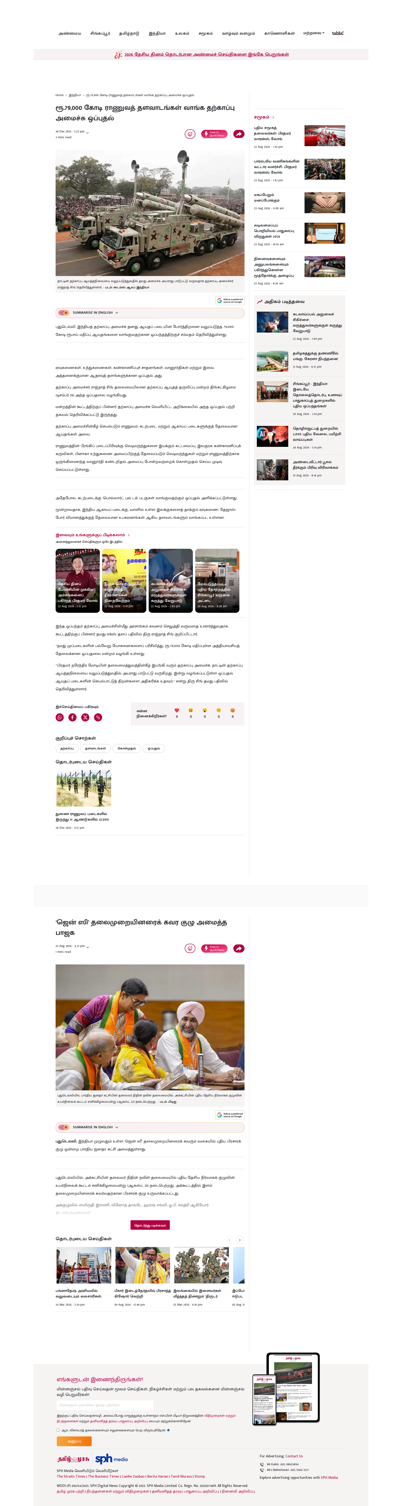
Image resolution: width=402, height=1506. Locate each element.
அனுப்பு (74, 1441)
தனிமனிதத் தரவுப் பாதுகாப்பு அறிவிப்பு (119, 1421)
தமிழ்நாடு (129, 33)
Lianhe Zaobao (133, 1476)
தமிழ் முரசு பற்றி (70, 1491)
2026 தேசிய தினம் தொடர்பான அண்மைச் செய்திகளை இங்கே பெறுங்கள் (207, 54)
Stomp (199, 1476)
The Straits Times (71, 1476)
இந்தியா (157, 33)
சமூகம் (206, 33)
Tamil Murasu (181, 1476)
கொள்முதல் (126, 748)
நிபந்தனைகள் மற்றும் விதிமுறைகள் (118, 1491)
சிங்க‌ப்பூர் (100, 33)
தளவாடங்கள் (95, 748)
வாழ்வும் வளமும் (238, 33)
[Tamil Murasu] (73, 1459)
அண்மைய (69, 33)
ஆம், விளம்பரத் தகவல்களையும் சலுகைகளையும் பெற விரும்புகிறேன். (115, 1430)
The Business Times (103, 1476)
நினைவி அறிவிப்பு (238, 1491)
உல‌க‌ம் (182, 33)
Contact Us (294, 1456)
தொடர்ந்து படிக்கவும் (150, 1225)
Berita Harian (157, 1476)
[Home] (111, 1459)
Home (60, 95)
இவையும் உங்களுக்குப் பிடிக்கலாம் (90, 535)
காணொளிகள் (279, 33)
